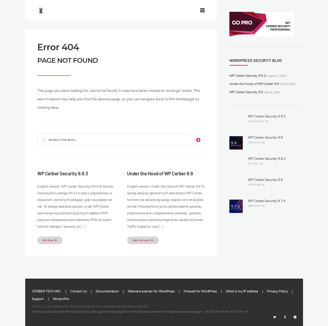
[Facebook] (285, 317)
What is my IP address (242, 291)
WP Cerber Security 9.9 (246, 92)
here (54, 107)
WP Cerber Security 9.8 (265, 180)
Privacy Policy (277, 291)
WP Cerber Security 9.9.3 (62, 173)
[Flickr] (293, 317)
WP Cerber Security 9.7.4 (266, 201)
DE (212, 311)
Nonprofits (61, 299)
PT (241, 311)
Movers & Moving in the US (75, 306)
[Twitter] (275, 317)
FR (222, 311)
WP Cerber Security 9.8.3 (267, 159)
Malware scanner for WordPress (151, 291)
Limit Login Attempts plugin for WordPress (116, 311)
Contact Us (78, 291)
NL (233, 311)
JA (246, 311)
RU (227, 311)
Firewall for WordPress (200, 291)
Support (38, 299)
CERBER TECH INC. (46, 291)
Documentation (107, 291)
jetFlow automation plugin (186, 311)
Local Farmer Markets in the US (125, 306)
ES (217, 311)
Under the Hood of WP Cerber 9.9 (160, 173)
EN (207, 311)
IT (237, 311)
